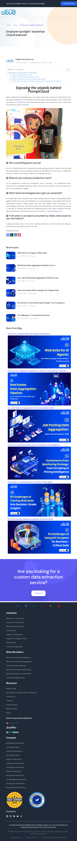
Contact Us (38, 593)
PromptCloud (21, 102)
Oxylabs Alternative (14, 751)
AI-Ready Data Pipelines (16, 665)
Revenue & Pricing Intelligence (18, 657)
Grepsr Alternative (13, 759)
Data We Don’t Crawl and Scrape (54, 837)
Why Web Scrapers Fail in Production (21, 692)
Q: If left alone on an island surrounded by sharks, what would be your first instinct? (36, 81)
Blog (15, 25)
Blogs (8, 713)
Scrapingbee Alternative (16, 779)
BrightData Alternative (15, 743)
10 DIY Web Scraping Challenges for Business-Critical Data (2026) (30, 519)
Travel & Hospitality (14, 646)
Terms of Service (31, 837)
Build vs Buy (11, 688)
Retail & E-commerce (15, 618)
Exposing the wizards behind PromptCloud (22, 73)
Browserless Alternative (16, 787)
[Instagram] (50, 606)
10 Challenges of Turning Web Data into (33, 315)
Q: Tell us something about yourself (21, 75)
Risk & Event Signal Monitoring (18, 669)
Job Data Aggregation (15, 677)
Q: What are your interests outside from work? (25, 77)
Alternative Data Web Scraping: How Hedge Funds (38, 290)
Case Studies (11, 705)
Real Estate (10, 642)
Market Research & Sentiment (18, 673)
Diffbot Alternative (13, 771)
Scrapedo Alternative (15, 775)
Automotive (11, 630)
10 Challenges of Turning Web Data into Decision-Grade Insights (30, 482)
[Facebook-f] (18, 606)
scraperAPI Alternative (15, 783)
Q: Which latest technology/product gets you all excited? (28, 79)
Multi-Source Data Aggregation (19, 661)
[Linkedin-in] (34, 606)
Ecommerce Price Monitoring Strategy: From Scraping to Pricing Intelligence (34, 445)
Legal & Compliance (14, 634)
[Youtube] (58, 606)
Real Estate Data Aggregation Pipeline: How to (36, 265)
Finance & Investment (15, 622)
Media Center (11, 709)
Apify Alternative (13, 755)
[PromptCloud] (8, 12)
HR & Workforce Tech (15, 626)
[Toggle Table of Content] (67, 70)
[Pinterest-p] (42, 606)
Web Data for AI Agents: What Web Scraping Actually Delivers (29, 334)
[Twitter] (25, 606)
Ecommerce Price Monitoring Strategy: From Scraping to (41, 303)
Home (8, 25)
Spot (60, 211)
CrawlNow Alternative (15, 767)
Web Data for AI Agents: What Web (32, 253)
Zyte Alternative (12, 747)
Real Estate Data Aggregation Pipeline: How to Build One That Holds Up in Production (37, 371)
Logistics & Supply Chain (16, 638)
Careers (9, 700)
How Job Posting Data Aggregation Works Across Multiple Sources (31, 408)
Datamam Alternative (15, 763)
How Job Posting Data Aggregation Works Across (37, 278)
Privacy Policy (16, 837)
